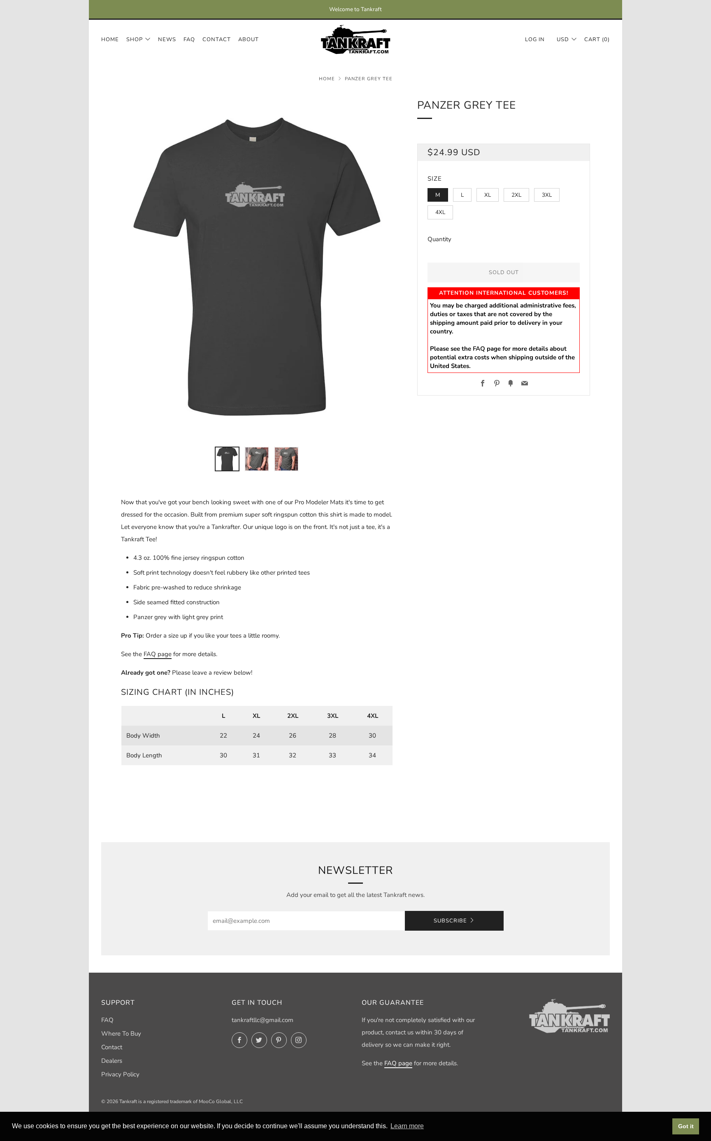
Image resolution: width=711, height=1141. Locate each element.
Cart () (597, 39)
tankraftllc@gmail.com (262, 1020)
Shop (134, 39)
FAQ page (158, 654)
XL (487, 195)
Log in (535, 39)
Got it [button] (686, 1126)
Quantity (439, 239)
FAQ (189, 39)
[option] (257, 267)
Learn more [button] (407, 1125)
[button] (227, 459)
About (248, 39)
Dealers (111, 1061)
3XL (547, 195)
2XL (516, 195)
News (167, 39)
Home (110, 39)
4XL (440, 212)
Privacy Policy (120, 1074)
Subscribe (450, 920)
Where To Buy (121, 1033)
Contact (216, 39)
